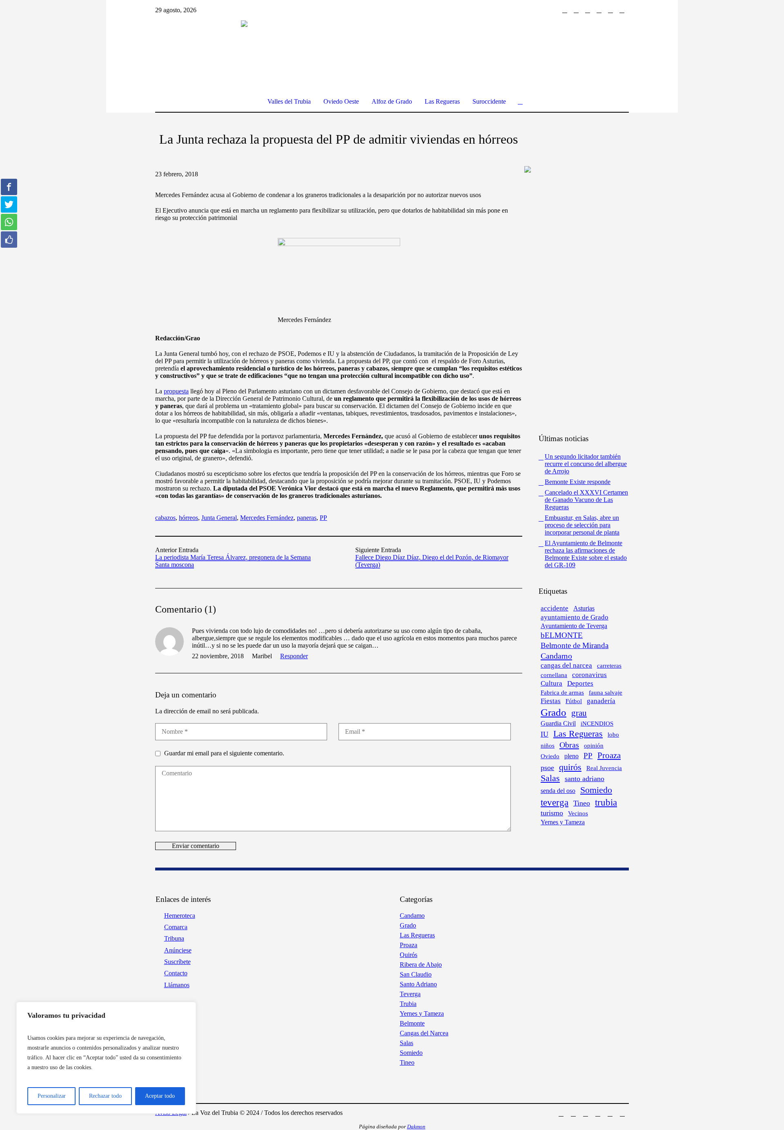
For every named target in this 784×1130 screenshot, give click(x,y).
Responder (294, 656)
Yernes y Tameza (563, 822)
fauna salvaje (605, 692)
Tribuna (174, 938)
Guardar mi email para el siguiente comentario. (224, 753)
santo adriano (584, 779)
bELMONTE (562, 635)
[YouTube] (599, 10)
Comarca (175, 927)
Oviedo (550, 756)
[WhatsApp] (622, 10)
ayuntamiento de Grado (574, 617)
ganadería (601, 701)
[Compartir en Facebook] (9, 187)
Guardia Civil (558, 723)
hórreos (188, 517)
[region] (106, 1058)
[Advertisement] (575, 302)
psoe (547, 768)
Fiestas (551, 701)
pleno (571, 756)
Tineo (581, 803)
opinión (594, 745)
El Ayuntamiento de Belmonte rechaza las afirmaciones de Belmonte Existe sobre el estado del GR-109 (586, 553)
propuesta (176, 391)
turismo (552, 813)
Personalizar (52, 1096)
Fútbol (574, 701)
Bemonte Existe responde (577, 481)
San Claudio (416, 974)
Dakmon (416, 1126)
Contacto (175, 973)
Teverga (410, 993)
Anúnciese (178, 950)
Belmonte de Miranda (574, 645)
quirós (570, 767)
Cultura (551, 683)
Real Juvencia (604, 768)
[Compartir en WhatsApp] (9, 222)
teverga (554, 802)
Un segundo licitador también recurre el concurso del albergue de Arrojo (586, 464)
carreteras (609, 665)
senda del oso (558, 791)
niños (548, 745)
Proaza (609, 755)
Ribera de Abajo (421, 964)
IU (544, 734)
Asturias (584, 608)
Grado (553, 712)
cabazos (165, 517)
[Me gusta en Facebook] (9, 239)
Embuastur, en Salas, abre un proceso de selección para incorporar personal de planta (582, 525)
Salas (550, 778)
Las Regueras (578, 734)
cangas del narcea (566, 665)
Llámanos (176, 984)
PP (323, 517)
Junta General (219, 517)
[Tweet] (9, 204)
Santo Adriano (418, 984)
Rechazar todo (105, 1096)
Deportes (580, 683)
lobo (613, 734)
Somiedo (596, 790)
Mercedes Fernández (267, 517)
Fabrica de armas (562, 692)
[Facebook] (564, 10)
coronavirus (589, 675)
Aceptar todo (160, 1096)
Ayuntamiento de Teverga (574, 625)
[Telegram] (610, 10)
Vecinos (578, 813)
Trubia (408, 1003)
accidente (554, 608)
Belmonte (412, 1023)
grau (579, 713)
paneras (306, 517)
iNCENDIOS (597, 723)
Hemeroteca (179, 915)
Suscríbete (177, 961)
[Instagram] (576, 10)
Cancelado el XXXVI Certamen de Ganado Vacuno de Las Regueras (586, 500)
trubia (606, 802)
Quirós (408, 954)
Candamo (556, 655)
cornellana (554, 675)
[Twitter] (587, 10)
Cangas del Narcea (424, 1033)
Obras (569, 744)
